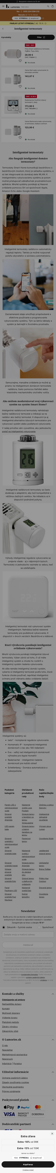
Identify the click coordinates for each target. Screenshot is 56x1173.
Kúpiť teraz (28, 1164)
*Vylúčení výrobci (28, 1170)
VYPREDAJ (28, 1157)
